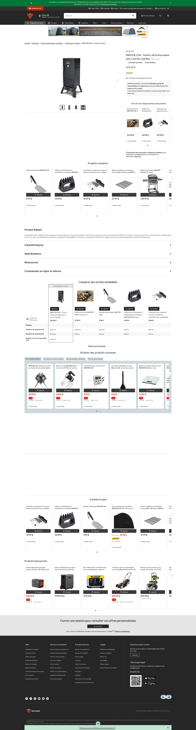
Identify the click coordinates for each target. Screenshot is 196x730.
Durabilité (77, 675)
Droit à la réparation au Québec (108, 668)
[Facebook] (26, 698)
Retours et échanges (31, 664)
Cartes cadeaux (54, 664)
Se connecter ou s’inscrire (108, 4)
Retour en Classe (116, 23)
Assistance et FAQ (30, 653)
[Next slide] (170, 3)
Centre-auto (142, 23)
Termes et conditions (106, 653)
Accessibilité (103, 660)
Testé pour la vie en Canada (82, 668)
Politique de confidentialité (107, 649)
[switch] (29, 319)
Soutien (115, 8)
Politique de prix (104, 664)
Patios (95, 23)
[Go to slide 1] (62, 107)
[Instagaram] (35, 698)
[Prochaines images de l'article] (117, 80)
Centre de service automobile (58, 653)
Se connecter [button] (161, 8)
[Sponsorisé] (98, 31)
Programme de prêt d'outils (57, 675)
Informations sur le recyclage (83, 679)
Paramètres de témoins (31, 679)
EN (168, 8)
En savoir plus (135, 671)
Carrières (77, 660)
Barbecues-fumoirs (72, 43)
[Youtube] (39, 698)
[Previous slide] (25, 3)
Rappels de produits (30, 668)
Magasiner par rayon (36, 23)
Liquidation (84, 23)
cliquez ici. (137, 156)
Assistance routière (55, 660)
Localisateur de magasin (32, 649)
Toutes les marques (80, 664)
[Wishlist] (160, 16)
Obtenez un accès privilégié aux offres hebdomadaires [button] (97, 728)
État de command (148, 15)
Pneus (104, 23)
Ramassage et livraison (31, 660)
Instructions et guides (56, 679)
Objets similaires (150, 62)
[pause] (31, 3)
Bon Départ (78, 671)
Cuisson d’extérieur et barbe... (52, 43)
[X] (31, 698)
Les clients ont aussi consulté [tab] (53, 359)
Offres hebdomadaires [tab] (33, 359)
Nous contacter (29, 675)
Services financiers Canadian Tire (59, 649)
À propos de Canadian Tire (82, 649)
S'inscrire (135, 655)
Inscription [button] (106, 8)
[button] (133, 16)
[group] (39, 397)
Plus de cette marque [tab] (95, 359)
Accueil (27, 43)
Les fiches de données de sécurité (34, 671)
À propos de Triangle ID (81, 653)
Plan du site (103, 657)
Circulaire (54, 23)
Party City (130, 23)
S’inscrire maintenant (122, 631)
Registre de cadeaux (55, 668)
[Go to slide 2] (69, 107)
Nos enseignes (79, 657)
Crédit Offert (95, 8)
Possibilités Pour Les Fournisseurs (84, 682)
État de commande (30, 657)
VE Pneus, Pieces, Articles (57, 657)
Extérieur (35, 43)
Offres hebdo (69, 23)
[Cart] (168, 16)
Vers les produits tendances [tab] (75, 359)
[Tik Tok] (47, 698)
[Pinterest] (43, 698)
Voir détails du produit (135, 62)
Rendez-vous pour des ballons (58, 671)
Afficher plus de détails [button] (97, 346)
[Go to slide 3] (76, 107)
